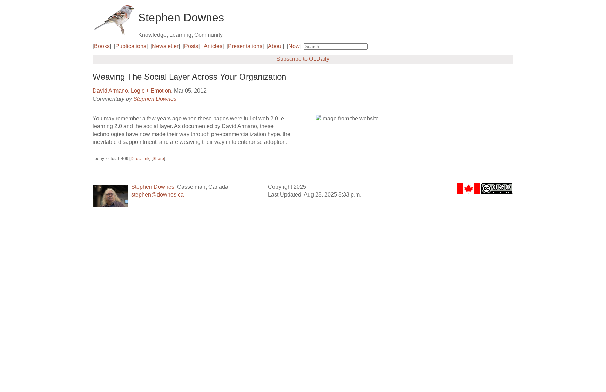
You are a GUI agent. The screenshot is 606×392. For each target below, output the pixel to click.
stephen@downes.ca (157, 195)
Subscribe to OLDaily (302, 59)
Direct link (139, 158)
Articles (213, 46)
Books (102, 46)
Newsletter (165, 46)
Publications (130, 46)
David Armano (110, 91)
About (275, 46)
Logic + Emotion (151, 91)
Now (294, 46)
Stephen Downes (154, 99)
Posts (191, 46)
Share (158, 158)
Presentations (245, 46)
